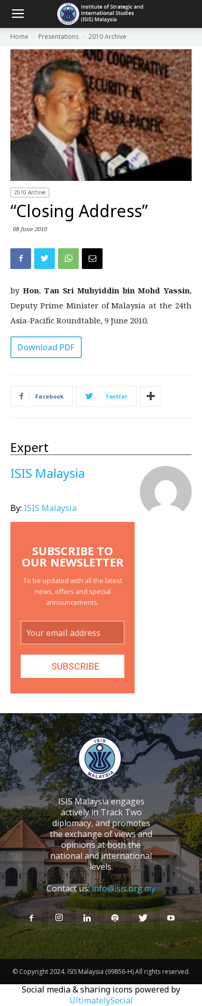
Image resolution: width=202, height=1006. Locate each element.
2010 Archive (30, 192)
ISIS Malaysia (50, 508)
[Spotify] (115, 918)
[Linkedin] (87, 918)
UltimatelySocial (101, 1000)
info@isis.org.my (123, 888)
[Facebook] (31, 918)
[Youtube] (171, 918)
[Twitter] (143, 918)
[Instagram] (59, 918)
